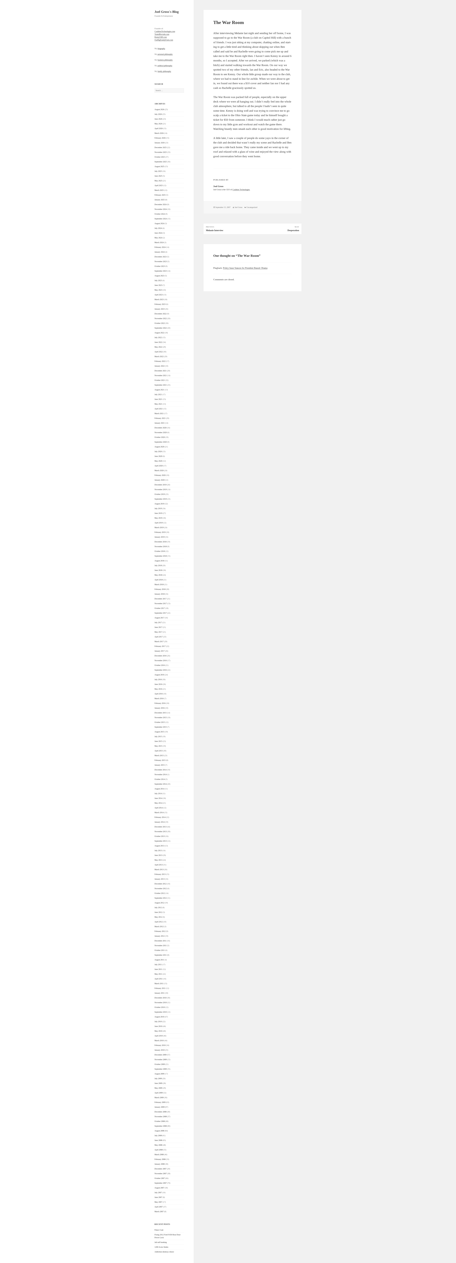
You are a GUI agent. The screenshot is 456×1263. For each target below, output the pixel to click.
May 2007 (158, 1202)
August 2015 (159, 732)
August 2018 (159, 561)
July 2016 (158, 679)
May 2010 (158, 1031)
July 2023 (158, 280)
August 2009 (159, 1074)
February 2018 (160, 589)
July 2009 (158, 1078)
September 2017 (160, 613)
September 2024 (160, 219)
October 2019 (159, 494)
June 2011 (158, 969)
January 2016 (159, 708)
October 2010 (159, 1007)
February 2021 (160, 418)
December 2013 (160, 827)
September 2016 (160, 670)
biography (161, 49)
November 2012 (160, 888)
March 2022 (159, 356)
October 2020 (159, 437)
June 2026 (158, 119)
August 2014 (159, 789)
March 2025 (159, 190)
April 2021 (158, 409)
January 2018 (159, 594)
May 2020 (158, 461)
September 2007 (160, 1183)
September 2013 (160, 841)
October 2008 (159, 1121)
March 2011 (159, 983)
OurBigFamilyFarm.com (163, 40)
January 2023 (159, 309)
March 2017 (159, 641)
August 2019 (159, 504)
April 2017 (158, 637)
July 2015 (158, 736)
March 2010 (159, 1040)
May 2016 (158, 689)
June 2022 (158, 342)
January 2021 (159, 423)
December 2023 (160, 257)
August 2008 (159, 1131)
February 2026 (160, 138)
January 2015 (159, 765)
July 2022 (158, 337)
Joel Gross (238, 207)
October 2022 (159, 323)
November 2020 (160, 432)
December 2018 (160, 542)
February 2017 (160, 646)
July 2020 (158, 451)
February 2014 (160, 817)
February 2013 (160, 874)
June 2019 (158, 513)
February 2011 (159, 988)
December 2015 (160, 713)
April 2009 (158, 1093)
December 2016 (160, 656)
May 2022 (158, 347)
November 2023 (160, 261)
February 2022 (160, 361)
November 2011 (160, 945)
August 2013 (159, 846)
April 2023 (158, 295)
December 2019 (160, 485)
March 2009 (159, 1098)
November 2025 (160, 152)
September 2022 (160, 328)
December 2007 (160, 1169)
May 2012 (158, 917)
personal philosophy (165, 54)
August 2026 (159, 109)
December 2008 (160, 1112)
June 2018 (158, 570)
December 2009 (160, 1055)
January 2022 (159, 366)
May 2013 (158, 860)
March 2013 (159, 869)
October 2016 (159, 665)
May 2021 (158, 404)
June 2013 (158, 855)
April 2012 (158, 922)
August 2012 (159, 903)
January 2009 (159, 1107)
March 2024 (159, 242)
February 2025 (160, 195)
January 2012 (159, 936)
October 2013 (159, 836)
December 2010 (160, 998)
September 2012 (160, 898)
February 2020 (160, 475)
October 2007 (159, 1178)
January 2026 (159, 143)
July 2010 (158, 1021)
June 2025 (158, 176)
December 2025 (160, 147)
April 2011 (158, 979)
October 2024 (159, 214)
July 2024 (158, 228)
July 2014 (158, 793)
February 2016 (160, 703)
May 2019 (158, 518)
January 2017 (159, 651)
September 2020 (160, 442)
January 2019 (159, 537)
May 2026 (158, 124)
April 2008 (158, 1150)
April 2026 (158, 128)
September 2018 (160, 556)
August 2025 (159, 166)
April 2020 (158, 466)
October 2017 (159, 608)
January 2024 (159, 252)
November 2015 (160, 717)
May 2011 (158, 974)
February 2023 (160, 304)
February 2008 (160, 1159)
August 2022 (159, 333)
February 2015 (160, 760)
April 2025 (158, 185)
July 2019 (158, 508)
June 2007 (158, 1197)
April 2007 (158, 1207)
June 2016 (158, 684)
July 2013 (158, 850)
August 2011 (159, 960)
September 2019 (160, 499)
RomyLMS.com (160, 37)
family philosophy (164, 71)
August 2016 (159, 675)
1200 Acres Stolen (161, 1247)
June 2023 (158, 285)
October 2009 (159, 1064)
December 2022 (160, 314)
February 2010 (160, 1045)
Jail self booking (160, 1242)
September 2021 (160, 385)
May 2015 (158, 746)
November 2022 (160, 318)
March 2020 (159, 470)
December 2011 (160, 941)
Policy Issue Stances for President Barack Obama (245, 268)
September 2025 (160, 162)
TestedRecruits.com (161, 34)
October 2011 (159, 950)
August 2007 (159, 1188)
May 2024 (158, 238)
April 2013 (158, 865)
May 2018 (158, 575)
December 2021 (160, 371)
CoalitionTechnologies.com (164, 31)
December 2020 (160, 428)
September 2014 (160, 784)
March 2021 (159, 413)
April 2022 (158, 352)
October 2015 (159, 722)
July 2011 (158, 964)
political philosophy (165, 66)
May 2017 (158, 632)
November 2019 (160, 489)
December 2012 (160, 884)
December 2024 (160, 204)
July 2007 (158, 1193)
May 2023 (158, 290)
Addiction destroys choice (164, 1252)
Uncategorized (251, 207)
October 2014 (159, 779)
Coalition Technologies (241, 190)
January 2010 (159, 1050)
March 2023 (159, 299)
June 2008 (158, 1140)
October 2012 (159, 893)
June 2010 (158, 1026)
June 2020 (158, 456)
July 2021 (158, 394)
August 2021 (159, 390)
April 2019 (158, 523)
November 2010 (160, 1002)
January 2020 (159, 480)
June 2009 (158, 1083)
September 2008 (160, 1126)
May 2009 (158, 1088)
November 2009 (160, 1059)
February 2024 (160, 247)
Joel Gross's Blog (166, 12)
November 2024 (160, 209)
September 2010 (160, 1012)
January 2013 (159, 879)
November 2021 (160, 375)
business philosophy (165, 60)
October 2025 (159, 157)
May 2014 (158, 803)
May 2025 (158, 181)
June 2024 (158, 233)
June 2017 (158, 627)
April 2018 (158, 580)
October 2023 (159, 266)
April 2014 (158, 808)
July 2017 (158, 622)
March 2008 (159, 1155)
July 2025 (158, 171)
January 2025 (159, 200)
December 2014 (160, 770)
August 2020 (159, 447)
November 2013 (160, 831)
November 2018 (160, 546)
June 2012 (158, 912)
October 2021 (159, 380)
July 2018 (158, 565)
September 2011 (160, 955)
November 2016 (160, 660)
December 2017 (160, 599)
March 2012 (159, 926)
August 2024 (159, 223)
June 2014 (158, 798)
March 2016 (159, 698)
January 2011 (159, 993)
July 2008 (158, 1136)
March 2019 (159, 527)
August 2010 (159, 1017)
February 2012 (160, 931)
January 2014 (159, 822)
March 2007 (159, 1212)
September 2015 (160, 727)
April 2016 (158, 694)
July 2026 (158, 114)
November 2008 (160, 1117)
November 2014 (160, 774)
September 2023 (160, 271)
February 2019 (160, 532)
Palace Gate (158, 1230)
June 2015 (158, 741)
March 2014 (159, 812)
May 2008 (158, 1145)
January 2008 (159, 1164)
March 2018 (159, 584)
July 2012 (158, 907)
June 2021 (158, 399)
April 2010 (158, 1036)
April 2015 (158, 751)
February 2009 (160, 1102)
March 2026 (159, 133)
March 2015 (159, 755)
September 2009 (160, 1069)
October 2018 (159, 551)
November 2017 (160, 603)
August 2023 (159, 276)
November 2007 (160, 1174)
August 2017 (159, 618)
